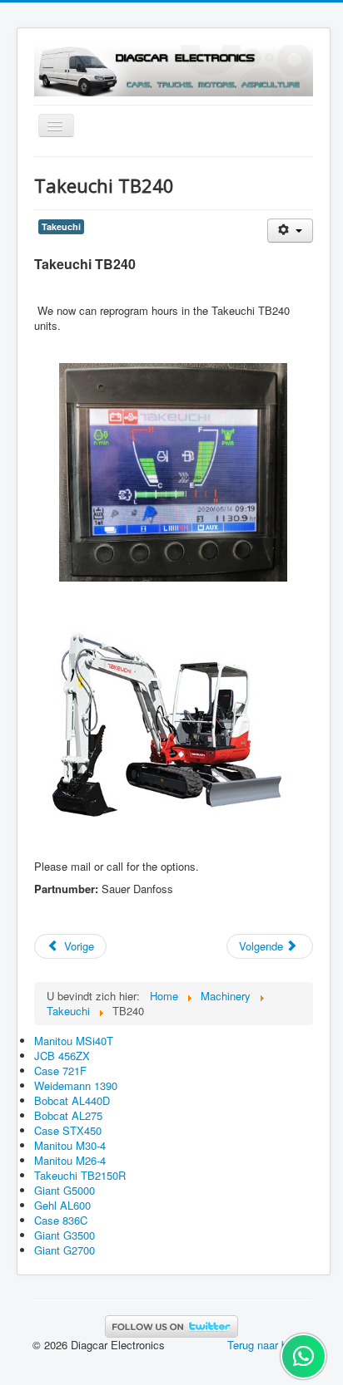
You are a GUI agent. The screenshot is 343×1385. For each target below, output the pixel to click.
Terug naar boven (269, 1345)
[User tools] (290, 231)
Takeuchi (61, 226)
